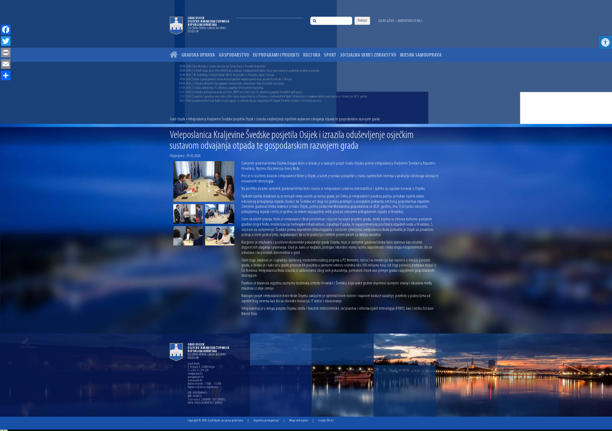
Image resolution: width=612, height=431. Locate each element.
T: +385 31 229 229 (198, 370)
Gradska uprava (198, 55)
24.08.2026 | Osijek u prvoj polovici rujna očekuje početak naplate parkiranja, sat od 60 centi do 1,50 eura (235, 79)
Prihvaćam (2, 430)
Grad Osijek (177, 119)
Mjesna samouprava (421, 55)
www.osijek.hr (195, 380)
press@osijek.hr (196, 377)
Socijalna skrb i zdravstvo (368, 55)
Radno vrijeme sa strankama (203, 387)
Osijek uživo (386, 21)
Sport (330, 55)
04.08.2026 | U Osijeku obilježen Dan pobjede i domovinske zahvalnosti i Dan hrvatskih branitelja (231, 83)
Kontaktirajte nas (410, 21)
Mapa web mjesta (298, 420)
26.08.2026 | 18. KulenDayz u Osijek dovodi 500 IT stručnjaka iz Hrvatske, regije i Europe (226, 75)
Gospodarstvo (234, 55)
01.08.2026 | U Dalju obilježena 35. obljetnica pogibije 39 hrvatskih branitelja (221, 88)
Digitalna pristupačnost (266, 420)
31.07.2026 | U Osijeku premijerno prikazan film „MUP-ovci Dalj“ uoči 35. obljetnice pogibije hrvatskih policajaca (240, 92)
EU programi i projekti (276, 55)
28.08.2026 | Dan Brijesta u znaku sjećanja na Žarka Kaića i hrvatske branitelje (222, 66)
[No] (6, 430)
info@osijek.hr (195, 374)
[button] (605, 42)
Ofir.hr (330, 420)
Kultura (312, 55)
